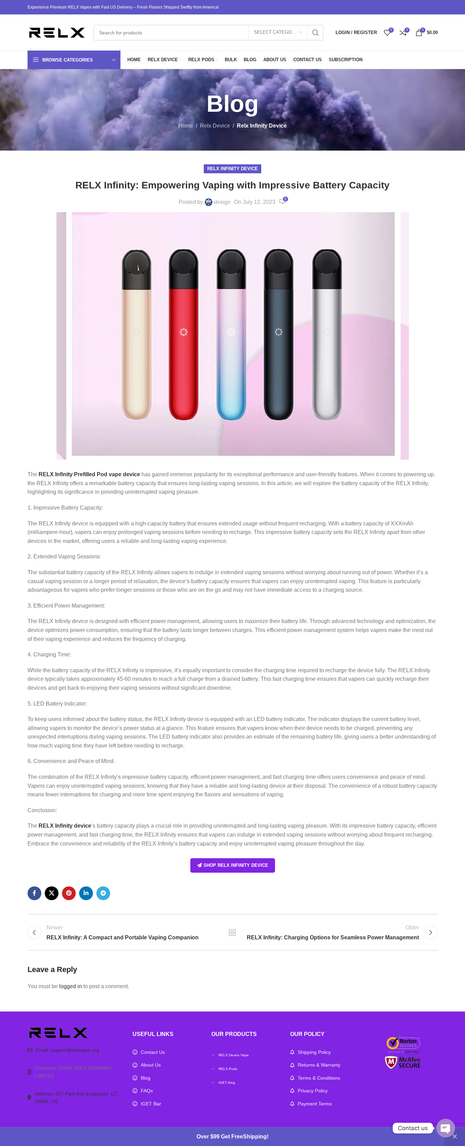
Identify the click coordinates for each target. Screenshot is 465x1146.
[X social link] (52, 893)
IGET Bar (151, 1103)
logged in (70, 986)
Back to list (232, 932)
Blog (145, 1078)
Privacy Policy (313, 1090)
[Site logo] (57, 32)
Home (185, 126)
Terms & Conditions (319, 1078)
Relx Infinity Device (262, 126)
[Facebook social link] (34, 893)
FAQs (147, 1090)
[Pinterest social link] (69, 893)
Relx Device (215, 126)
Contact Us (153, 1052)
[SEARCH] (316, 33)
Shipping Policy (314, 1052)
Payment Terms (315, 1103)
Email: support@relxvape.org (67, 1050)
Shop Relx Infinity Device (235, 865)
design (222, 202)
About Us (151, 1065)
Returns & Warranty (319, 1065)
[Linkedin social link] (86, 893)
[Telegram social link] (103, 893)
